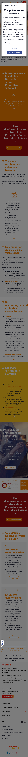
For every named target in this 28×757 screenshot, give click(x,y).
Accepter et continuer (14, 52)
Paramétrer (14, 48)
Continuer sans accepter (10, 5)
